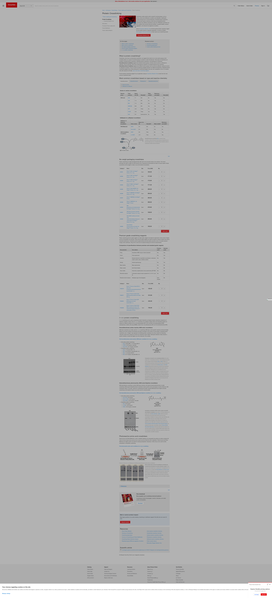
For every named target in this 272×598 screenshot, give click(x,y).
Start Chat (264, 594)
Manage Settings (6, 593)
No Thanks (257, 594)
